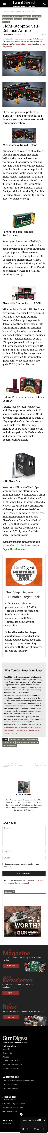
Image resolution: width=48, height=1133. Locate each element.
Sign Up (10, 993)
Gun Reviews (27, 19)
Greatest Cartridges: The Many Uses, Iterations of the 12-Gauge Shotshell (12, 765)
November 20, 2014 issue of (18, 545)
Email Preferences (10, 1088)
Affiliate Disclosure (10, 1068)
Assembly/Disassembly (12, 1107)
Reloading (6, 22)
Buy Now (11, 1017)
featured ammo (32, 739)
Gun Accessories (8, 19)
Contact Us (7, 1053)
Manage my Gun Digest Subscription (18, 1080)
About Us (6, 1049)
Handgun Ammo (8, 742)
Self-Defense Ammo (9, 745)
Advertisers (7, 1123)
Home (6, 11)
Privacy (5, 1057)
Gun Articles (18, 19)
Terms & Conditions (11, 1061)
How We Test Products (12, 1064)
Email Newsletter (10, 1084)
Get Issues (11, 966)
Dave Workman (7, 35)
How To (35, 19)
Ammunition (15, 16)
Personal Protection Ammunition (27, 742)
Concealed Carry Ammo (17, 739)
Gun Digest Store (9, 1111)
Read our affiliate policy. (22, 44)
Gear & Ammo (16, 11)
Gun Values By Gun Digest (13, 1103)
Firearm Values (9, 1099)
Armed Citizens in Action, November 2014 (38, 764)
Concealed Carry (26, 16)
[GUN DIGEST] (24, 3)
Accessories (29, 11)
